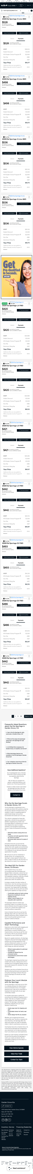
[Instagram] (6, 1119)
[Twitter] (9, 1119)
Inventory (4, 1127)
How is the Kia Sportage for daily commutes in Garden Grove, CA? (15, 733)
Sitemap (14, 1163)
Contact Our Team (16, 1059)
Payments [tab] (20, 38)
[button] (6, 17)
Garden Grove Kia (3, 1163)
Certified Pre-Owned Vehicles (5, 1138)
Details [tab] (12, 38)
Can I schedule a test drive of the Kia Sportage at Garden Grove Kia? (16, 762)
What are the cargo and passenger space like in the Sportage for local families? (15, 740)
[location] (29, 1)
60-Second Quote (24, 23)
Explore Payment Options (9, 33)
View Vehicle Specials (16, 1048)
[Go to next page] (18, 716)
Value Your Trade (16, 1054)
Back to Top (28, 716)
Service (11, 1127)
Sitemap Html (18, 1163)
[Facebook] (3, 1119)
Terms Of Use (10, 1163)
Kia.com (26, 1134)
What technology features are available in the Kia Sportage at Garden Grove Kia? (16, 755)
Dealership (28, 1127)
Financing (19, 1127)
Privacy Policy (7, 1163)
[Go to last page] (21, 716)
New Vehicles (4, 1130)
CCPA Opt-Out (26, 1163)
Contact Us (16, 795)
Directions (26, 1132)
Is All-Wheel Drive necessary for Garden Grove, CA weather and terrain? (16, 747)
